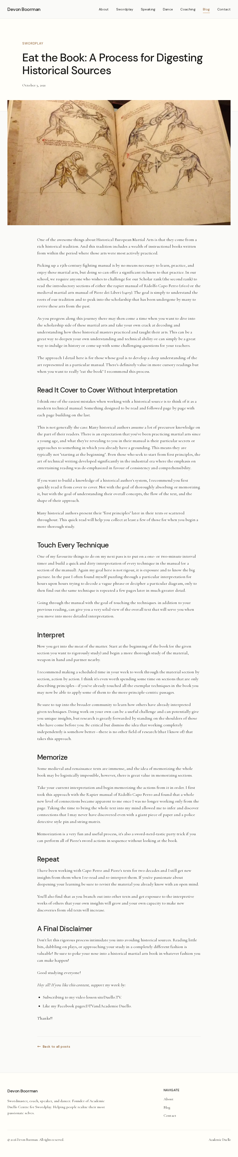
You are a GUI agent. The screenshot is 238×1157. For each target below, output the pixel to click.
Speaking (148, 9)
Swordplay (124, 9)
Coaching (187, 9)
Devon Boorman (23, 9)
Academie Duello (220, 1140)
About (104, 9)
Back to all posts (56, 1046)
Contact (224, 9)
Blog (206, 9)
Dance (168, 9)
